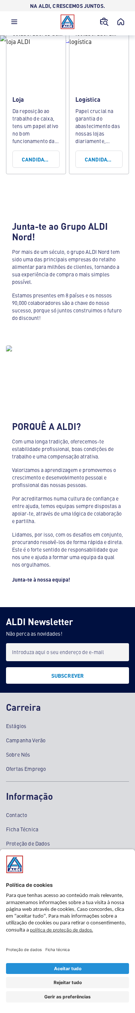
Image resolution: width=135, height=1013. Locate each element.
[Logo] (67, 21)
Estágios (16, 726)
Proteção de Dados (28, 843)
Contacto (16, 815)
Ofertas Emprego (26, 768)
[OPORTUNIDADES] (104, 21)
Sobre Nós (18, 754)
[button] (14, 24)
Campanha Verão (25, 740)
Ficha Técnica (22, 829)
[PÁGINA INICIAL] (120, 21)
